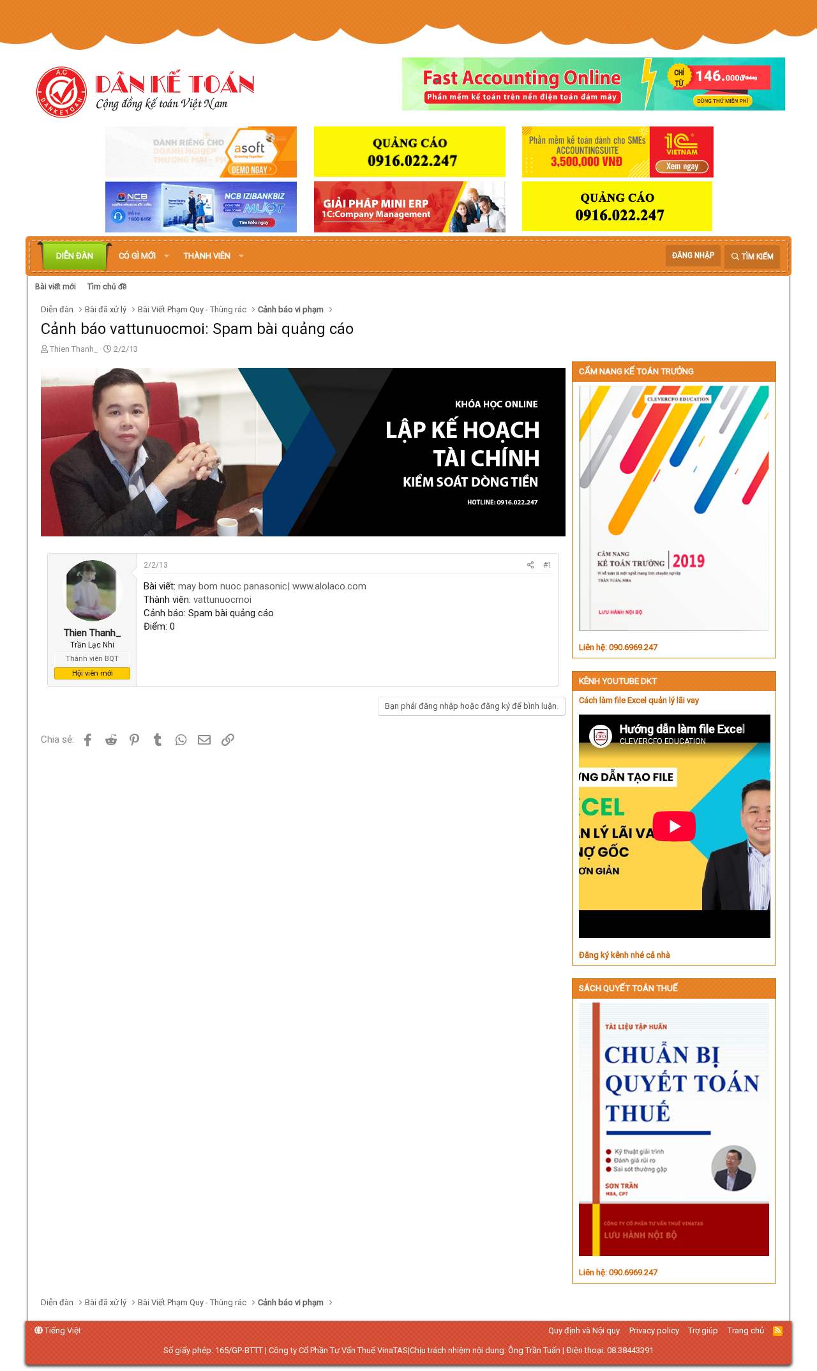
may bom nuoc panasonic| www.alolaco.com (272, 586)
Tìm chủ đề (106, 286)
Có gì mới (137, 256)
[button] (166, 256)
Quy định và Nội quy (584, 1330)
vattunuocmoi (222, 599)
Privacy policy (654, 1330)
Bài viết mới (55, 286)
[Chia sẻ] (531, 565)
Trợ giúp (703, 1330)
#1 (547, 565)
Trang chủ (746, 1330)
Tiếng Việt (62, 1330)
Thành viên (207, 256)
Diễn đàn (74, 256)
